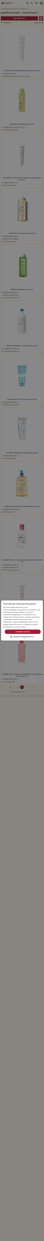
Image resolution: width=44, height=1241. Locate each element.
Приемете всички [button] (22, 632)
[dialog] (22, 620)
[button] (22, 637)
